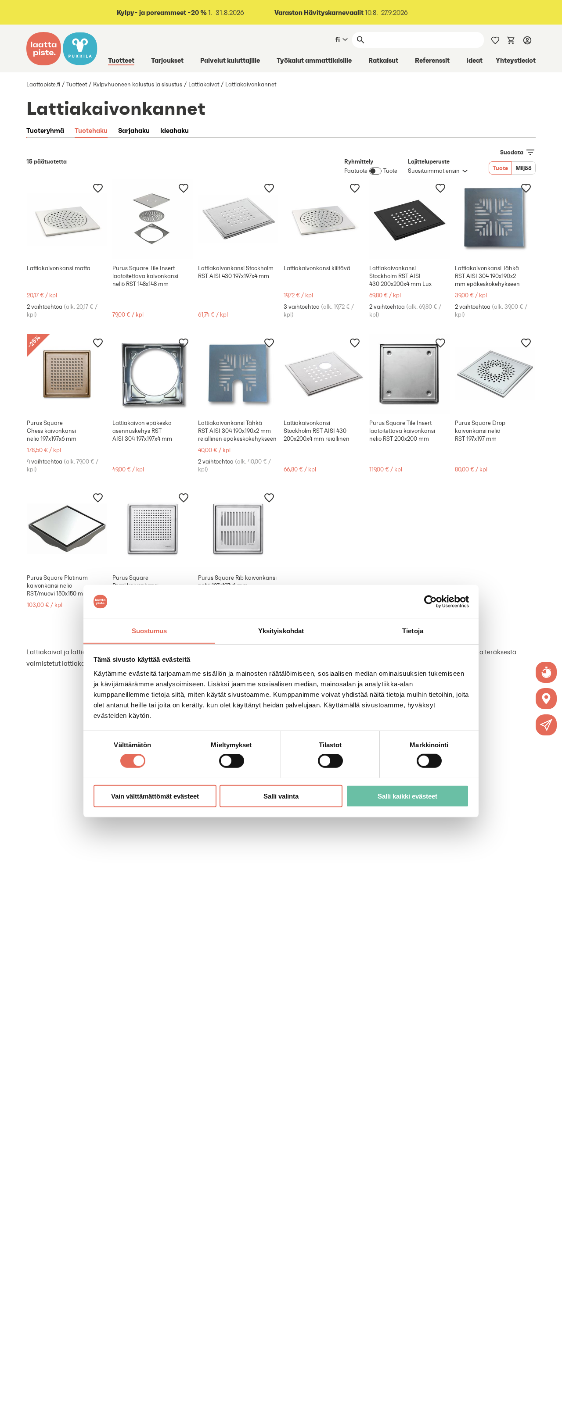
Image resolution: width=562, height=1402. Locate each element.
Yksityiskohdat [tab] (281, 630)
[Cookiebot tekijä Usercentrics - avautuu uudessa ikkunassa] (430, 601)
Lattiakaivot (203, 84)
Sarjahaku (134, 130)
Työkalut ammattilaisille (314, 60)
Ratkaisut (383, 60)
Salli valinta (281, 795)
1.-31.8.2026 (180, 12)
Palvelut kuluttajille (230, 60)
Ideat (474, 60)
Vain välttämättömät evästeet (155, 795)
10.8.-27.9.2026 (341, 12)
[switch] (231, 760)
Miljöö (523, 168)
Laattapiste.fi (43, 84)
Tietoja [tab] (412, 630)
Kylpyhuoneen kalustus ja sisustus (137, 84)
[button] (546, 724)
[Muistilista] (495, 39)
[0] (511, 39)
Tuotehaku (91, 130)
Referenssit (432, 60)
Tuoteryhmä (45, 130)
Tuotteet (121, 60)
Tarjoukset (167, 60)
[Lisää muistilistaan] (98, 187)
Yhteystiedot (516, 60)
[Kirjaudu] (527, 40)
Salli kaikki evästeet (407, 795)
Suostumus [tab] (149, 630)
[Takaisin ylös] (549, 1389)
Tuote (500, 168)
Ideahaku (174, 130)
